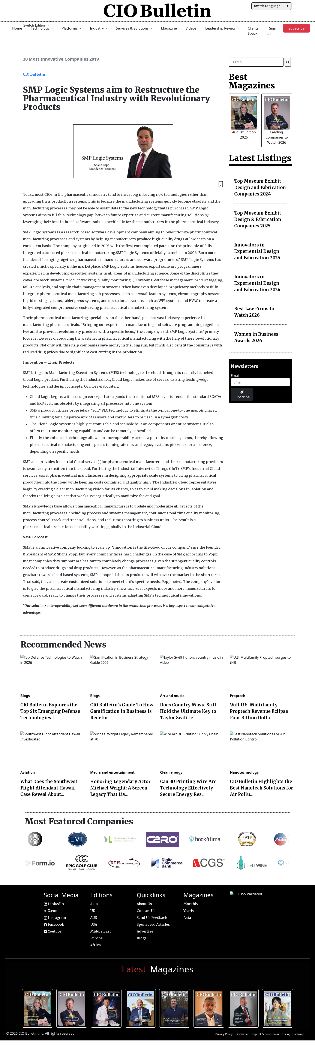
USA (93, 924)
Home (17, 28)
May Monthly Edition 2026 (210, 1007)
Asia (94, 904)
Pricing (286, 1034)
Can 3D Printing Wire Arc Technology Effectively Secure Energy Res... (188, 788)
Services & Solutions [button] (133, 28)
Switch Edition (35, 25)
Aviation (27, 772)
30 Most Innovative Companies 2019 (61, 59)
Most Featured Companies (79, 821)
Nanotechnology (244, 772)
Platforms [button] (70, 28)
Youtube (54, 931)
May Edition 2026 (244, 1007)
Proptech (237, 695)
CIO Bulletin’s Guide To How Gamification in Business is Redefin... (121, 711)
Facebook (55, 924)
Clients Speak (253, 31)
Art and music (172, 695)
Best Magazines (252, 81)
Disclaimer (242, 1034)
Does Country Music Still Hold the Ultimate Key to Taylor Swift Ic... (188, 711)
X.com (52, 911)
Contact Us (146, 911)
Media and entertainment (112, 772)
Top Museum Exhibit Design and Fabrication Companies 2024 (260, 187)
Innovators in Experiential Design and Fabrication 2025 (257, 251)
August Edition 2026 (38, 1007)
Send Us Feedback (152, 917)
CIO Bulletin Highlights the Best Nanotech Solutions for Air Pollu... (261, 788)
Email (235, 375)
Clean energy (171, 772)
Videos (191, 28)
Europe (96, 938)
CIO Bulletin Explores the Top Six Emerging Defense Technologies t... (50, 711)
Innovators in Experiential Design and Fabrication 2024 (257, 283)
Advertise (145, 931)
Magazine (169, 28)
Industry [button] (97, 28)
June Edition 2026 (175, 1007)
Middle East (100, 931)
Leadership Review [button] (220, 28)
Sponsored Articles (153, 924)
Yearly (188, 911)
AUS (93, 917)
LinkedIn (55, 904)
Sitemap (299, 1034)
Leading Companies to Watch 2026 (277, 137)
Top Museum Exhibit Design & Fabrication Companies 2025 (257, 219)
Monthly (190, 904)
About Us (144, 904)
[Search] (288, 62)
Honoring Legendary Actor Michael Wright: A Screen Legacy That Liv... (120, 788)
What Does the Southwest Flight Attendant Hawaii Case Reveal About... (48, 788)
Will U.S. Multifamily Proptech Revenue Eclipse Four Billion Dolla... (259, 711)
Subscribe (242, 397)
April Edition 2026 (278, 1007)
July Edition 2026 (107, 1007)
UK (92, 911)
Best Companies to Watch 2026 (141, 1007)
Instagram (56, 917)
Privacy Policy (224, 1034)
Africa (95, 945)
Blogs (25, 695)
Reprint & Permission (265, 1034)
